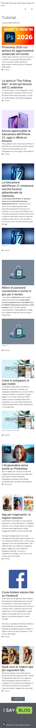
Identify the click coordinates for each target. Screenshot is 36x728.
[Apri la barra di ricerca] (25, 9)
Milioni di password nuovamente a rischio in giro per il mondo (16, 291)
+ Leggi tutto (18, 699)
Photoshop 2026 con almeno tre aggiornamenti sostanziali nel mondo (18, 51)
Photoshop (8, 484)
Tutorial (6, 70)
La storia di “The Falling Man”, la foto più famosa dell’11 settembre (17, 84)
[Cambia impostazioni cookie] (4, 724)
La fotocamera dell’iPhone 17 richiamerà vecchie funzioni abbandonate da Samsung (17, 189)
